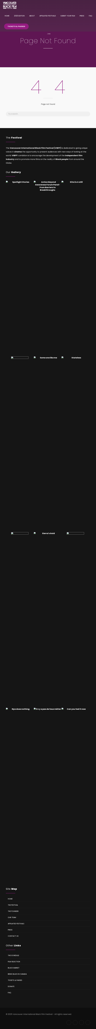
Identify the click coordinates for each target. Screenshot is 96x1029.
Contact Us (13, 936)
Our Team (12, 917)
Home (7, 16)
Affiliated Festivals (47, 16)
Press (82, 16)
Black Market (13, 968)
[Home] (10, 5)
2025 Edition (19, 16)
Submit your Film (68, 16)
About (32, 16)
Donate (11, 986)
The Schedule (13, 955)
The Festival (13, 905)
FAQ (90, 16)
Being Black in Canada (17, 974)
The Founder (13, 911)
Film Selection (14, 961)
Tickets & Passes (16, 26)
